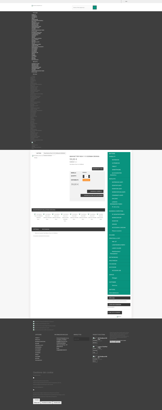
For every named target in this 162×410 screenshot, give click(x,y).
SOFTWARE (34, 56)
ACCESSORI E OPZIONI (36, 38)
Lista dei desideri (115, 304)
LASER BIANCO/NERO (36, 44)
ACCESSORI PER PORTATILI (37, 20)
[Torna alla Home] (33, 153)
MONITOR (34, 36)
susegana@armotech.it (62, 349)
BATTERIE (34, 58)
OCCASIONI (34, 50)
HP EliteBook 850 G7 (102, 357)
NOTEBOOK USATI (35, 23)
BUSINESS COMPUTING (37, 32)
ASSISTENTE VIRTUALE (36, 147)
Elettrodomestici (35, 59)
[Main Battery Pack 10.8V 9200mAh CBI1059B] (74, 216)
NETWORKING (35, 47)
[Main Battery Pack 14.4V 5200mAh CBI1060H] (101, 216)
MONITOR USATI (35, 25)
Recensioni (45, 229)
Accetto (118, 341)
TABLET (33, 18)
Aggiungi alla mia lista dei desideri (93, 195)
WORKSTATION (35, 34)
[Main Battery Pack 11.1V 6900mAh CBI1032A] (56, 216)
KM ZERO (34, 28)
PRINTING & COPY (35, 41)
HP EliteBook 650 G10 (102, 339)
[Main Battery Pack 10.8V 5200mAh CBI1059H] (83, 216)
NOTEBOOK (34, 15)
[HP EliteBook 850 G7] (95, 359)
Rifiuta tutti (112, 341)
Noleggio (33, 54)
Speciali (112, 298)
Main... (38, 219)
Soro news (35, 74)
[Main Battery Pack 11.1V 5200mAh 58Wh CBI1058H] (65, 216)
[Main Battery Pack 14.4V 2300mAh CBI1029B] (47, 216)
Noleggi (33, 146)
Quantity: (73, 175)
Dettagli (36, 229)
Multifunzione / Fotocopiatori (38, 46)
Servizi (33, 143)
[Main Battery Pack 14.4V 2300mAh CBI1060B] (92, 216)
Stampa (35, 157)
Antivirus (33, 57)
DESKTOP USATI (35, 24)
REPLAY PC (34, 21)
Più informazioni (113, 340)
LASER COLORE (35, 45)
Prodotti (33, 76)
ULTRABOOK (34, 17)
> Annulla (36, 400)
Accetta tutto (57, 402)
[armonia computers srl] (47, 7)
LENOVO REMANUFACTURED (38, 30)
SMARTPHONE (35, 19)
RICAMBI (33, 40)
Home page (35, 12)
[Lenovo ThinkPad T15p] (95, 350)
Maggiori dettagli (98, 168)
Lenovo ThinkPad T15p (102, 347)
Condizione (72, 161)
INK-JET (33, 43)
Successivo (104, 217)
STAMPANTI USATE (35, 27)
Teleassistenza (35, 144)
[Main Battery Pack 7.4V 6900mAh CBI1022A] (38, 216)
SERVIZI (33, 53)
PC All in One (34, 31)
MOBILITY (34, 14)
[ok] (88, 339)
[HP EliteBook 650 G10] (95, 340)
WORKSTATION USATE (36, 26)
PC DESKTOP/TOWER (36, 33)
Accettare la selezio (46, 402)
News (33, 148)
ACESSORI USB (35, 52)
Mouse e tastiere (35, 39)
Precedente (33, 217)
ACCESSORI (34, 51)
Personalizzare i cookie (121, 340)
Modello (73, 172)
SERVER (33, 37)
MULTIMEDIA (34, 49)
